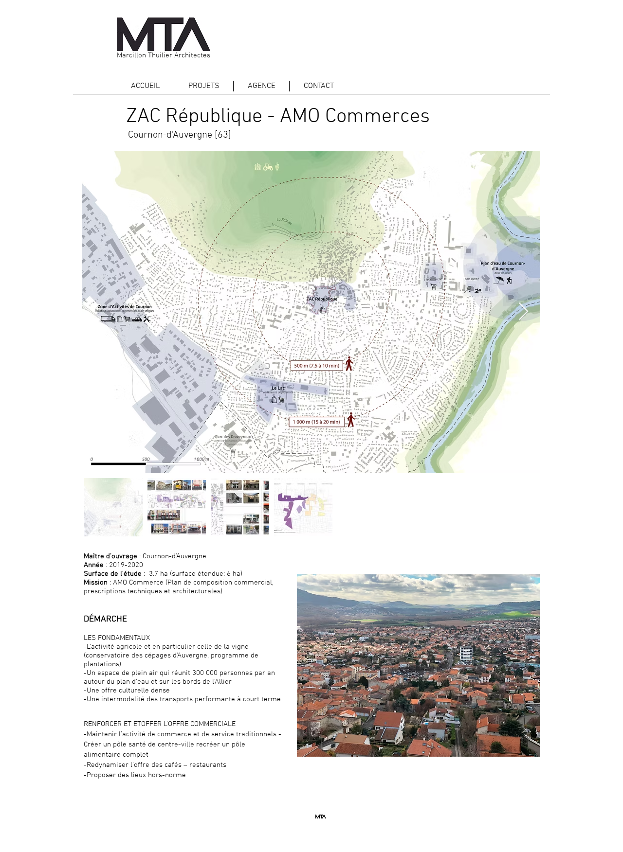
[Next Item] (523, 311)
